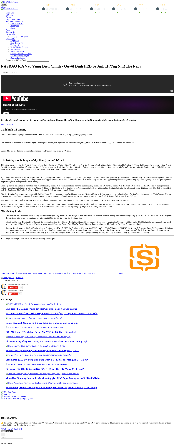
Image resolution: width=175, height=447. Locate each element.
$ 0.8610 (143, 9)
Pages (8, 30)
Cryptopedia (10, 39)
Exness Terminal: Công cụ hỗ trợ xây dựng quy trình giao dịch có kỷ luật (42, 323)
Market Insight (15, 49)
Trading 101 (15, 45)
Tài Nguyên (10, 34)
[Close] (3, 434)
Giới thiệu (9, 15)
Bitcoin (4, 124)
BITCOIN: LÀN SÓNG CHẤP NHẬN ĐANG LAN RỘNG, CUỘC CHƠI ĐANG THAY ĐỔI (52, 313)
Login (3, 7)
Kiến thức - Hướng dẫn (14, 21)
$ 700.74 (99, 9)
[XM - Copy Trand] (9, 392)
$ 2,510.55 (76, 9)
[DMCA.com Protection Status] (7, 432)
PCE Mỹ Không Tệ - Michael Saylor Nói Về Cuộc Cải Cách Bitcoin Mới (41, 332)
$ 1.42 (164, 9)
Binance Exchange (17, 58)
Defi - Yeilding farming (19, 47)
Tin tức (8, 17)
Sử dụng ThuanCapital (19, 36)
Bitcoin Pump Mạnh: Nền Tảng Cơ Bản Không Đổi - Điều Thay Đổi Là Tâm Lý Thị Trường (51, 387)
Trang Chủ (10, 13)
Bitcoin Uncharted (17, 51)
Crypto (11, 124)
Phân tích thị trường (13, 19)
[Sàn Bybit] (5, 394)
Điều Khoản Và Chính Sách (11, 429)
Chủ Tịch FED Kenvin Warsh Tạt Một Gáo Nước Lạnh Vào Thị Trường (41, 309)
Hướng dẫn (14, 26)
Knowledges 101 (16, 43)
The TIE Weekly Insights (19, 56)
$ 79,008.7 (52, 9)
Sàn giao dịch (11, 32)
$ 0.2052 (121, 9)
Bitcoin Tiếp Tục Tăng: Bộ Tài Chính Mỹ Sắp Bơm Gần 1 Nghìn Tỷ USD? (42, 350)
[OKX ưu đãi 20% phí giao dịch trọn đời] (17, 398)
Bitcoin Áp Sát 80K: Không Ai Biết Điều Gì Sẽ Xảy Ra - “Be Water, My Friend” (45, 369)
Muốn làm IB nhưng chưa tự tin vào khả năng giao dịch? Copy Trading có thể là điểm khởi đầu (53, 378)
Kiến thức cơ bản (16, 24)
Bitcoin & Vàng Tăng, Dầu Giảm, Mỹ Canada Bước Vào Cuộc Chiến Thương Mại (46, 341)
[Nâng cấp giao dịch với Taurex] (13, 396)
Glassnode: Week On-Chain (21, 54)
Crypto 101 (14, 41)
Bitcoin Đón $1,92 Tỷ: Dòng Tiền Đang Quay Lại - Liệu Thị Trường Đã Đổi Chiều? (47, 359)
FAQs (12, 28)
